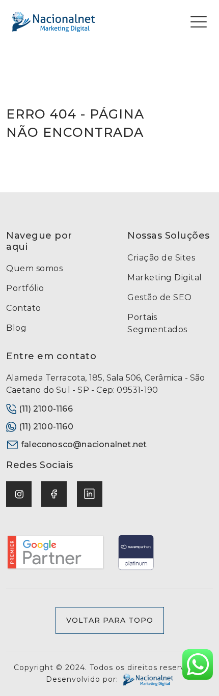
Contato (23, 308)
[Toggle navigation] (198, 22)
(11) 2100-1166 (46, 409)
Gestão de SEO (159, 297)
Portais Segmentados (157, 323)
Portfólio (25, 288)
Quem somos (34, 268)
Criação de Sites (161, 258)
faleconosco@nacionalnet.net (84, 444)
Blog (16, 328)
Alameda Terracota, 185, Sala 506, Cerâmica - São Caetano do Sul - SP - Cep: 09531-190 (105, 384)
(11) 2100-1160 (46, 426)
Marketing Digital (164, 277)
